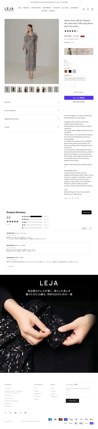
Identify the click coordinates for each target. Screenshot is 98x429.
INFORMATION (8, 406)
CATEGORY (56, 8)
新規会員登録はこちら (49, 2)
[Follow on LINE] (25, 413)
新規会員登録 (8, 403)
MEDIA (52, 388)
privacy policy (8, 395)
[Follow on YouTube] (15, 413)
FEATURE (44, 11)
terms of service (9, 398)
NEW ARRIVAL (47, 8)
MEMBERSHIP (54, 396)
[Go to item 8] (50, 89)
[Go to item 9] (56, 89)
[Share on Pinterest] (75, 198)
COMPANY (53, 391)
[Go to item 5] (31, 89)
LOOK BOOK (74, 8)
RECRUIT (52, 11)
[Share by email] (78, 198)
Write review (86, 212)
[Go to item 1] (7, 89)
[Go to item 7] (44, 89)
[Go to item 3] (19, 89)
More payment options (78, 101)
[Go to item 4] (25, 89)
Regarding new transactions (11, 401)
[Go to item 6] (38, 89)
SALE (19, 8)
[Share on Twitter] (72, 198)
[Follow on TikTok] (20, 413)
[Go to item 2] (13, 89)
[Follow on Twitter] (6, 413)
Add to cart (78, 92)
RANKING (26, 8)
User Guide (7, 388)
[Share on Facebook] (70, 198)
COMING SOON (36, 8)
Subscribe (72, 400)
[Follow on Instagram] (10, 413)
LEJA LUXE (65, 8)
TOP (35, 388)
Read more (11, 266)
